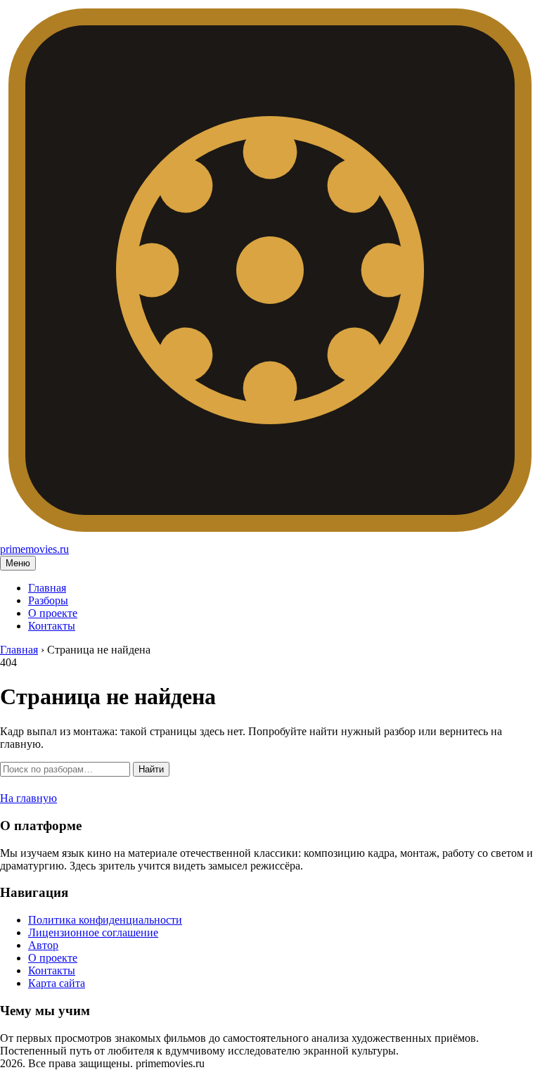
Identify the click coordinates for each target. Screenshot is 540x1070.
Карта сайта (56, 983)
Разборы (48, 600)
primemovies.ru (34, 549)
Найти (151, 769)
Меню (18, 563)
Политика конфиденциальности (105, 920)
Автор (43, 945)
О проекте (52, 613)
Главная (47, 588)
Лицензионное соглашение (93, 932)
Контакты (51, 626)
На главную (28, 798)
